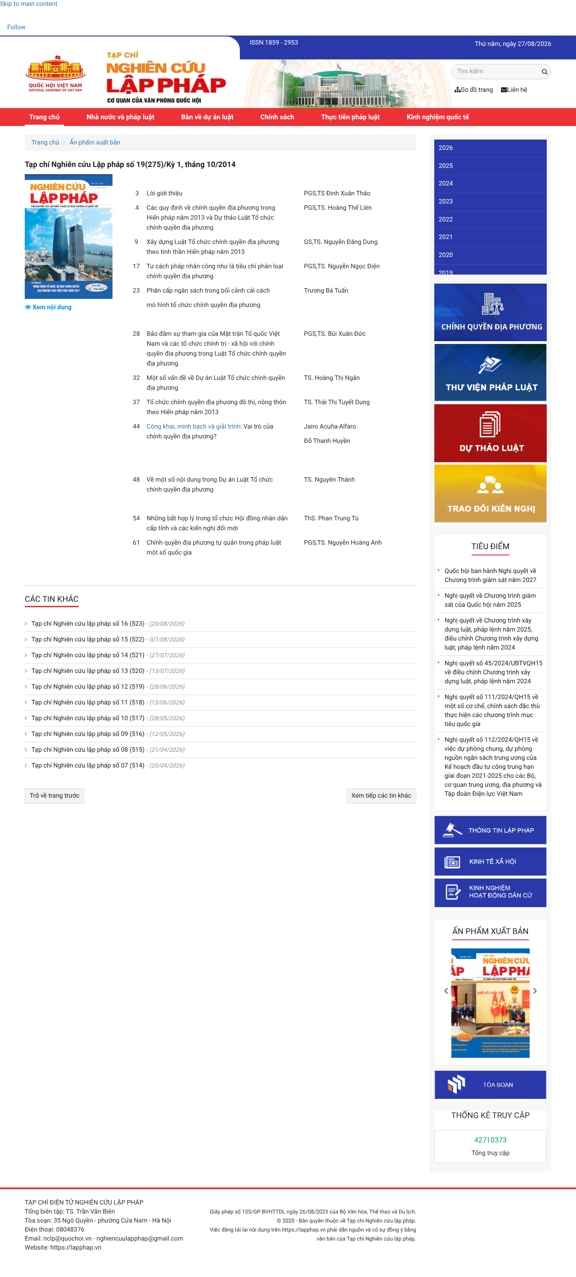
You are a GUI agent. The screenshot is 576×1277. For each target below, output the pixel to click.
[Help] (7, 15)
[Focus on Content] (33, 29)
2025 (446, 166)
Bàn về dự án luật (207, 117)
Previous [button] (446, 991)
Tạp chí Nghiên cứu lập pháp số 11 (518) (88, 702)
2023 (446, 201)
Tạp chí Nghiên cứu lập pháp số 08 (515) (88, 750)
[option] (490, 1005)
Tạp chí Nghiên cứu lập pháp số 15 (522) (88, 639)
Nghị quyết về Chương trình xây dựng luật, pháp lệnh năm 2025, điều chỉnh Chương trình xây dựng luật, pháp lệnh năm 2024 (491, 634)
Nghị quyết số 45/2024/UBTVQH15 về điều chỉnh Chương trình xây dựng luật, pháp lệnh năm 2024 (494, 672)
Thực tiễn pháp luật (350, 117)
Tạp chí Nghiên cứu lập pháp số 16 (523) (88, 623)
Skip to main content (29, 4)
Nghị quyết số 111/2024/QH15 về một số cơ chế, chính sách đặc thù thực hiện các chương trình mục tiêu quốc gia (492, 711)
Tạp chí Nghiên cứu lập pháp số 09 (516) (88, 734)
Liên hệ (517, 90)
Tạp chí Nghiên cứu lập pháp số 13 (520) (88, 671)
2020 (446, 255)
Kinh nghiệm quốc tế (438, 117)
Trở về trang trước (54, 795)
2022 (446, 219)
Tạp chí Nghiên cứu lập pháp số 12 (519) (88, 686)
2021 (446, 237)
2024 (446, 183)
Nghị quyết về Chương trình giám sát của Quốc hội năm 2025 (490, 600)
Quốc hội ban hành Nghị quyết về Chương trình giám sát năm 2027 (490, 576)
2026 (446, 148)
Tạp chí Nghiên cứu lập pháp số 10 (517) (88, 718)
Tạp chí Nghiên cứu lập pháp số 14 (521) (88, 655)
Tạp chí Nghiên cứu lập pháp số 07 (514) (88, 765)
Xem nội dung (51, 307)
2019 (446, 273)
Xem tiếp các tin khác (381, 795)
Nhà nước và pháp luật (120, 117)
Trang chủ (44, 117)
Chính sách (277, 117)
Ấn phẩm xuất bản (94, 142)
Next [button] (535, 991)
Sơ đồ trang (477, 90)
